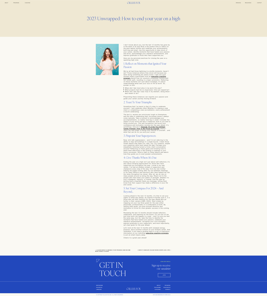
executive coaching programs (157, 233)
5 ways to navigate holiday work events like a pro (154, 250)
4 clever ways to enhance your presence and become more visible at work (112, 250)
